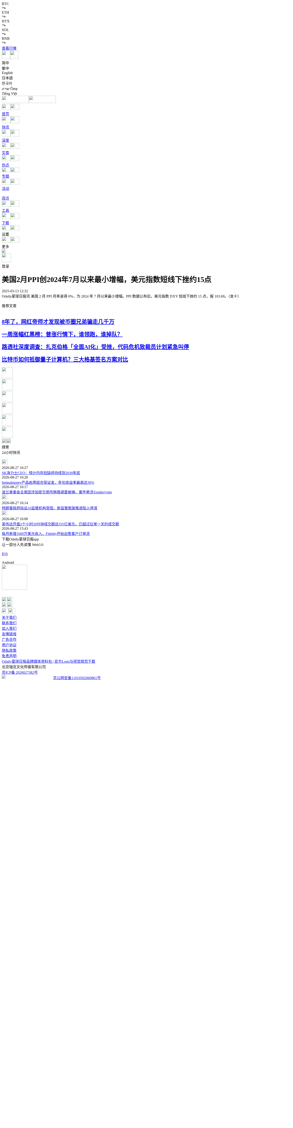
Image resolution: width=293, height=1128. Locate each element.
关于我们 (9, 618)
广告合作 (9, 639)
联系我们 (9, 623)
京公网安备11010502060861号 (77, 678)
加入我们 (9, 629)
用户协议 (9, 645)
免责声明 (9, 656)
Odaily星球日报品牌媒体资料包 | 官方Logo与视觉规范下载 (48, 661)
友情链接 (9, 634)
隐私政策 (9, 650)
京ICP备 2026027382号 (20, 672)
